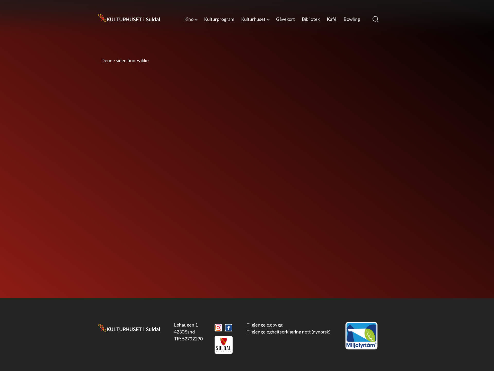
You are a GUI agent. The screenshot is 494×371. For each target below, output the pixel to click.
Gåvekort (285, 19)
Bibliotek (311, 19)
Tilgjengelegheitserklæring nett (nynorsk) (288, 332)
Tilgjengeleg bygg (264, 325)
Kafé (332, 19)
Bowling (351, 19)
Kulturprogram (219, 19)
